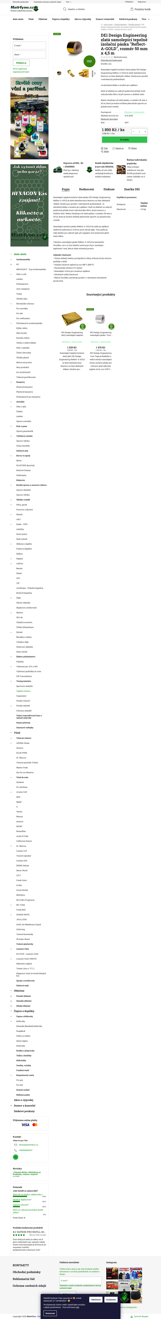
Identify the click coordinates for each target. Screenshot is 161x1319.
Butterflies (21, 831)
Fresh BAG (21, 909)
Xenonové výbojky (24, 727)
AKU (18, 519)
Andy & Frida (22, 836)
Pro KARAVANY (23, 372)
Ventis (19, 811)
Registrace (142, 2)
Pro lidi (19, 1085)
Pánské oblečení (23, 996)
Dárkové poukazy (24, 1111)
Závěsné (20, 782)
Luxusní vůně (22, 949)
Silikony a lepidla (24, 544)
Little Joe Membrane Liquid (28, 924)
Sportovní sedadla (24, 686)
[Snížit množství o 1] (133, 132)
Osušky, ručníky (23, 1065)
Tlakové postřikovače (26, 377)
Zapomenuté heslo (21, 71)
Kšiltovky (20, 1021)
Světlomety (21, 475)
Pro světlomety (23, 318)
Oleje (18, 597)
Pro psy (19, 1080)
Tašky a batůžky (23, 1055)
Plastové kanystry (24, 387)
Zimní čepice (22, 1041)
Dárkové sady (22, 985)
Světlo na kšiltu (23, 1036)
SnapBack (20, 1031)
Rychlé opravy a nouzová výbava (31, 485)
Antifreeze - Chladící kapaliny (29, 588)
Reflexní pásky (23, 1095)
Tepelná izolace (23, 691)
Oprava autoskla (23, 421)
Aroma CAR (21, 792)
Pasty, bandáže (23, 445)
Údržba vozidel (23, 499)
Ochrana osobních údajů (29, 1286)
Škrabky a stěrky (24, 637)
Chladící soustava (24, 622)
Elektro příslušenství (25, 656)
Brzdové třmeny (23, 470)
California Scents (24, 841)
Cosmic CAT (21, 851)
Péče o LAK (21, 274)
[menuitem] (18, 19)
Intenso (19, 748)
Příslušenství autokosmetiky (29, 323)
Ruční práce (21, 534)
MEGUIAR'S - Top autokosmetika (31, 269)
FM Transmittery (24, 676)
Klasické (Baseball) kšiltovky (29, 1026)
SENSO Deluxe (22, 865)
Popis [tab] (66, 189)
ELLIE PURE (21, 752)
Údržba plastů (22, 357)
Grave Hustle (22, 890)
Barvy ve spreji (23, 455)
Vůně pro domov (23, 738)
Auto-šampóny (23, 289)
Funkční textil (22, 1070)
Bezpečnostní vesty (25, 1075)
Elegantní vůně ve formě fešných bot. (31, 974)
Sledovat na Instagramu (126, 1307)
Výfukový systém (24, 436)
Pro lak (19, 313)
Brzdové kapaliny (24, 593)
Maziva (19, 612)
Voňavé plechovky (24, 944)
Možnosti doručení (109, 119)
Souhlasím (111, 1299)
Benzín (19, 568)
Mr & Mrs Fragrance (25, 900)
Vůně (17, 732)
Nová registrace (20, 68)
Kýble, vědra (21, 328)
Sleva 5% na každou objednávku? (27, 1194)
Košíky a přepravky (25, 1050)
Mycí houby (21, 333)
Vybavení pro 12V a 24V (27, 666)
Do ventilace (21, 787)
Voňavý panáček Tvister (27, 762)
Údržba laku (21, 298)
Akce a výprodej (23, 1100)
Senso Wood (21, 870)
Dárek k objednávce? (22, 1199)
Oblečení (19, 990)
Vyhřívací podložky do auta (28, 671)
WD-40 (19, 617)
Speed (19, 802)
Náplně (19, 558)
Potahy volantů (23, 700)
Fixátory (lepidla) (24, 548)
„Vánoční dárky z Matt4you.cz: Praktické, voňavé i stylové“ (27, 1173)
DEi (109, 63)
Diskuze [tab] (109, 189)
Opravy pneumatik (24, 431)
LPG (18, 578)
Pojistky (20, 661)
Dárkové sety (22, 450)
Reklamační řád (24, 1279)
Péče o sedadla (22, 347)
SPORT (19, 826)
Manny (19, 816)
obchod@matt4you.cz (28, 1144)
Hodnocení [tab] (86, 189)
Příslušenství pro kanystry (28, 396)
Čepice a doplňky (24, 1011)
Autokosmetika (23, 259)
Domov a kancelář (24, 1105)
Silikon (19, 553)
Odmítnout (96, 1299)
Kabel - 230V (22, 524)
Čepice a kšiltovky (24, 1016)
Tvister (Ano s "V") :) (25, 968)
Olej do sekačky (23, 602)
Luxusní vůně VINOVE (26, 958)
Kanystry (20, 382)
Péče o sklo (21, 406)
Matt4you (20, 895)
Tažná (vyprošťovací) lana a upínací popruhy (29, 716)
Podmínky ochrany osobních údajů (47, 2)
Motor (19, 460)
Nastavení (50, 1313)
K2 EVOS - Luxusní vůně (27, 954)
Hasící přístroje (23, 722)
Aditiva (19, 563)
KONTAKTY (21, 1265)
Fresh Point (21, 880)
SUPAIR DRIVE (22, 914)
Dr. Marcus (21, 757)
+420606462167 (26, 1150)
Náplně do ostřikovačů (26, 607)
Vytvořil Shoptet (141, 1316)
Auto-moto (20, 254)
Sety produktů (22, 367)
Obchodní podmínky (21, 2)
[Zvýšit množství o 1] (145, 132)
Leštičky (20, 529)
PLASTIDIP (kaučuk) (25, 465)
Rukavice (20, 480)
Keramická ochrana (25, 303)
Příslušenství (22, 284)
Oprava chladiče (23, 490)
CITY (18, 875)
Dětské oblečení (23, 1006)
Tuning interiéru (23, 681)
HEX (18, 797)
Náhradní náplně (24, 963)
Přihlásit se (21, 63)
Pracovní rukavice (24, 509)
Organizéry (21, 696)
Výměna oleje (22, 642)
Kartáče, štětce (22, 338)
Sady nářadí (21, 539)
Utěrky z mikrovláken (26, 342)
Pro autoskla (22, 308)
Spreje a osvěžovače (25, 980)
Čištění (19, 411)
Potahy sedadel (23, 705)
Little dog (20, 929)
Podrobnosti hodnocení (111, 60)
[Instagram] (15, 1157)
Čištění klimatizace (25, 627)
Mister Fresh (22, 767)
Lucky (19, 885)
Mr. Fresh (20, 905)
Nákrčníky (21, 1060)
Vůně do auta (22, 777)
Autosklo (20, 401)
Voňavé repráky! (23, 855)
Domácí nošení (23, 1090)
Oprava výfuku (23, 441)
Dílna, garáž (21, 504)
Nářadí (19, 514)
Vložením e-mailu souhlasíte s (71, 1285)
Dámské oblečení (23, 1001)
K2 (17, 264)
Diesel (19, 573)
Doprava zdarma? (21, 1204)
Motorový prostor (24, 362)
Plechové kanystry (24, 391)
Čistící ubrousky (23, 352)
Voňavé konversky (24, 934)
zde (77, 1307)
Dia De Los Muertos (25, 772)
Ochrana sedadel (23, 710)
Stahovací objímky (24, 647)
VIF (18, 583)
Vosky (19, 294)
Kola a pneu (21, 426)
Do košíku (124, 139)
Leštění (19, 279)
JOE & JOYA (21, 919)
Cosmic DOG (21, 860)
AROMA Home (22, 743)
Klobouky (20, 1045)
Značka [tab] (132, 189)
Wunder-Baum (23, 939)
